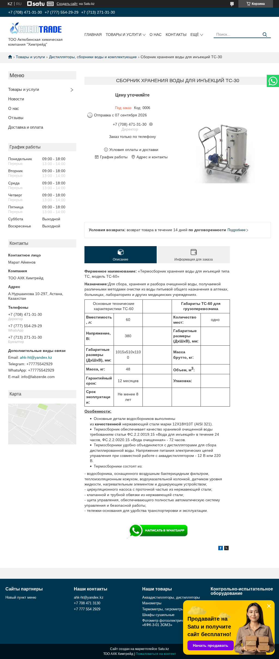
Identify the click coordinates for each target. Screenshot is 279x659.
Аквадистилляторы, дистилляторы (171, 597)
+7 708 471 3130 (87, 603)
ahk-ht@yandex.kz (36, 357)
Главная (93, 34)
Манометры (151, 603)
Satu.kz (163, 649)
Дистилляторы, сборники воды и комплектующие (93, 57)
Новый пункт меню (20, 597)
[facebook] (220, 549)
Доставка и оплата (25, 127)
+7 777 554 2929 (87, 609)
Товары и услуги (123, 34)
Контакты (176, 34)
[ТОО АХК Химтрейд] (35, 28)
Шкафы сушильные (158, 615)
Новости (16, 99)
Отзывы (15, 117)
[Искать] (265, 34)
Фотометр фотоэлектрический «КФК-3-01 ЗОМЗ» (167, 622)
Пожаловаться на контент (156, 654)
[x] (226, 549)
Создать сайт (67, 4)
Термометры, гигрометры (163, 609)
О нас (156, 34)
